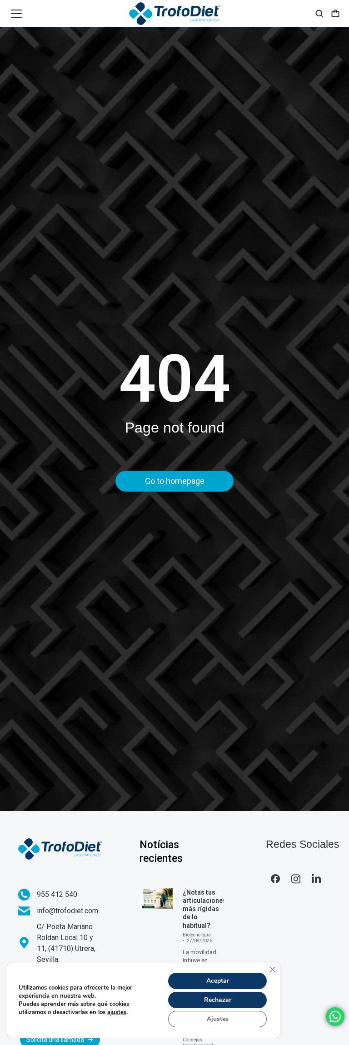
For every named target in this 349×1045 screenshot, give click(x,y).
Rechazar (217, 999)
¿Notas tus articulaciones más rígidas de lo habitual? (204, 909)
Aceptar (217, 980)
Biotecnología (197, 934)
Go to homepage (174, 481)
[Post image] (158, 898)
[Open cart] (335, 13)
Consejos (192, 1039)
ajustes (116, 1012)
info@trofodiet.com (67, 910)
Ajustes (218, 1019)
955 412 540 (57, 894)
